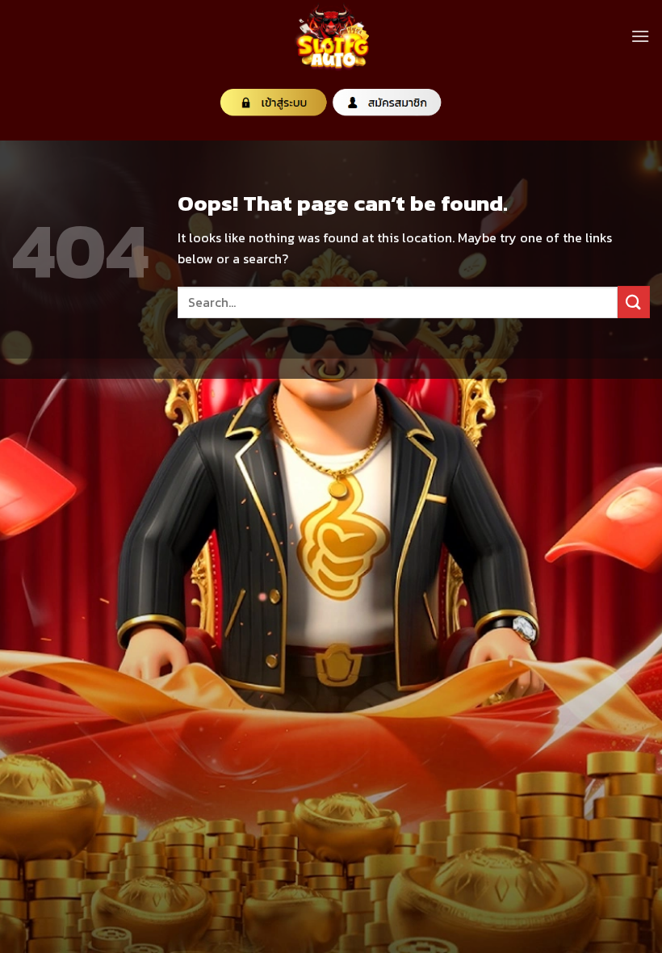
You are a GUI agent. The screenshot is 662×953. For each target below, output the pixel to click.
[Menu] (640, 36)
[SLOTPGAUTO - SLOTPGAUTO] (331, 36)
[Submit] (634, 301)
